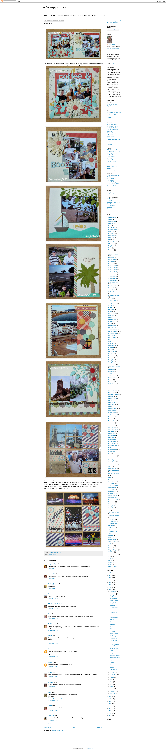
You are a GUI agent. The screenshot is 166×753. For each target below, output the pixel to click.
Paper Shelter (112, 427)
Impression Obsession (114, 366)
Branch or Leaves (114, 610)
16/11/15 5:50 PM (53, 700)
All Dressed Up (112, 217)
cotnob (50, 635)
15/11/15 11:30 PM (53, 677)
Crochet (110, 299)
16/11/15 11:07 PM (53, 710)
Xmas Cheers (113, 667)
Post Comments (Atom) (58, 730)
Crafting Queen (52, 584)
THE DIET (53, 15)
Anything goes (114, 607)
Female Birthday (112, 331)
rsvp (109, 458)
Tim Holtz (110, 529)
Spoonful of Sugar (113, 485)
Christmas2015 (112, 280)
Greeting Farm (112, 345)
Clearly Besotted (112, 285)
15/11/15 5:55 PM (53, 618)
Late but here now (115, 614)
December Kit (113, 605)
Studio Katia (111, 501)
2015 (110, 589)
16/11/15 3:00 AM (52, 687)
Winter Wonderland (112, 104)
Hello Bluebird (112, 351)
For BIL (112, 650)
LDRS (110, 388)
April (111, 686)
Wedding (110, 545)
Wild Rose (111, 552)
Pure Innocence (112, 449)
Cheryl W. (50, 682)
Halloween (111, 347)
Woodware (111, 558)
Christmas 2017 (112, 268)
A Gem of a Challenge (113, 183)
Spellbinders (111, 483)
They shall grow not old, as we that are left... (115, 644)
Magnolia (110, 396)
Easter (110, 317)
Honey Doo (111, 362)
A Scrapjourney (54, 7)
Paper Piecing (113, 612)
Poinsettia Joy (113, 629)
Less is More (110, 180)
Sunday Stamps (111, 192)
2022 (110, 573)
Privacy (103, 15)
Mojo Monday (110, 105)
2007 (110, 713)
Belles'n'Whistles (112, 241)
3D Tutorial (95, 15)
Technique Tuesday (113, 515)
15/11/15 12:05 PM (53, 598)
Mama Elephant (112, 398)
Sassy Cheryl (112, 462)
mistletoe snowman (115, 657)
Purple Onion (112, 451)
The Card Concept (112, 155)
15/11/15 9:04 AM (52, 568)
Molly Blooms (112, 410)
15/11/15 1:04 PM (53, 608)
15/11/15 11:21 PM (53, 667)
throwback (111, 525)
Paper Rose (111, 425)
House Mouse (112, 364)
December (113, 591)
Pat (49, 614)
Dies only (110, 307)
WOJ (109, 556)
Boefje (110, 248)
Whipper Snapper (113, 550)
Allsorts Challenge (112, 182)
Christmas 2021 (112, 276)
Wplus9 (110, 562)
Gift (109, 339)
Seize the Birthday (112, 160)
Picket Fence (111, 433)
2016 (110, 587)
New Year (111, 418)
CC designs (111, 261)
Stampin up (111, 493)
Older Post (100, 727)
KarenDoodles (112, 377)
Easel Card (111, 315)
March (112, 689)
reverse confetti (112, 455)
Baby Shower (112, 235)
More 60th (112, 631)
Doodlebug (111, 309)
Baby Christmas (114, 600)
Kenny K (110, 379)
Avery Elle (111, 231)
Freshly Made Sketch (112, 127)
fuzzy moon (111, 335)
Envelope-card (112, 321)
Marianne (111, 400)
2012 (110, 701)
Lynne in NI (51, 574)
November (113, 594)
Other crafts (111, 423)
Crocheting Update (115, 636)
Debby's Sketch (112, 303)
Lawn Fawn (111, 386)
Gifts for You (113, 619)
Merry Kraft (113, 603)
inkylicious (111, 371)
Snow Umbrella (114, 617)
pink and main (112, 435)
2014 (110, 696)
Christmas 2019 (112, 272)
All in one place (111, 53)
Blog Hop (112, 622)
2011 (110, 703)
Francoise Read (112, 333)
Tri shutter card (112, 531)
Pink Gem (111, 437)
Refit (109, 453)
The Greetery (112, 521)
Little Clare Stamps (113, 394)
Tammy (50, 705)
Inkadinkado (111, 369)
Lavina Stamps (112, 384)
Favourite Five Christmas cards (112, 328)
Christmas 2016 (112, 265)
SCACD (110, 466)
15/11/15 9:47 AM (52, 588)
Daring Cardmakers (112, 166)
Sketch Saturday (111, 178)
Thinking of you (112, 523)
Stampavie (111, 489)
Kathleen (50, 649)
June (111, 681)
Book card (111, 250)
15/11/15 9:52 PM (53, 657)
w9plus (110, 537)
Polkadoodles (112, 441)
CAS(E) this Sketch (112, 153)
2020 (110, 577)
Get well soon (112, 337)
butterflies (111, 257)
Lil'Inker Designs (112, 390)
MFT (109, 406)
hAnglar (110, 349)
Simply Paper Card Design (55, 698)
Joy (111, 660)
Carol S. (50, 672)
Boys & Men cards (113, 254)
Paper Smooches (113, 429)
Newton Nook (112, 421)
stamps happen (112, 495)
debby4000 (112, 44)
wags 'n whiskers (113, 541)
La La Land (111, 382)
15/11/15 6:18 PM (53, 630)
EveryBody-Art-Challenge (114, 112)
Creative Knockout (112, 161)
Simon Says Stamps (113, 473)
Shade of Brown (114, 648)
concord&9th (111, 289)
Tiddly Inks (111, 527)
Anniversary (111, 227)
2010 (110, 706)
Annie (109, 225)
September (113, 674)
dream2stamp (112, 313)
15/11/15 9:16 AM (52, 578)
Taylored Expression (113, 512)
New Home (111, 416)
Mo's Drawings (112, 408)
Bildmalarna (111, 243)
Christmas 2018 (112, 270)
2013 (110, 699)
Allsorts (110, 219)
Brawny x (50, 662)
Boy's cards (111, 252)
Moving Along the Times (113, 151)
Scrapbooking (52, 554)
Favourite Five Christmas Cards (66, 15)
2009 (110, 708)
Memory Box (111, 402)
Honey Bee (111, 360)
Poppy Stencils (112, 443)
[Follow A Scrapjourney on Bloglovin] (113, 30)
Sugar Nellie (111, 504)
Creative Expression (113, 295)
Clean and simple (113, 282)
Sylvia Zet (111, 508)
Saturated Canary (113, 464)
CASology (109, 117)
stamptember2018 (113, 497)
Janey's (110, 373)
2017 (110, 584)
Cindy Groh (51, 715)
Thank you (111, 519)
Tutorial (110, 533)
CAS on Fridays (111, 170)
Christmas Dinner (114, 669)
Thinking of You (114, 640)
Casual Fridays (112, 259)
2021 (110, 575)
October (112, 672)
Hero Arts (110, 353)
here (114, 63)
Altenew (110, 223)
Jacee (49, 692)
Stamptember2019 (113, 499)
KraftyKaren (51, 624)
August (112, 677)
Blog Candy (111, 246)
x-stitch (110, 564)
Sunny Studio (112, 506)
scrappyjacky (52, 564)
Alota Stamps (112, 221)
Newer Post (47, 727)
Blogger (90, 748)
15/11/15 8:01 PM (53, 643)
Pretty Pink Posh (112, 445)
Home (45, 15)
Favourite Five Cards (84, 15)
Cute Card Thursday (112, 149)
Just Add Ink (110, 168)
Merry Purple (113, 596)
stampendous (112, 491)
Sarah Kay (111, 460)
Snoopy (110, 479)
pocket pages (112, 439)
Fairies (110, 323)
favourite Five (112, 325)
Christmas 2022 (112, 278)
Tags (109, 510)
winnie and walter (113, 554)
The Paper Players (112, 193)
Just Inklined (111, 375)
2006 (110, 715)
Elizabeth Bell (112, 319)
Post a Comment (50, 723)
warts (109, 543)
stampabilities (112, 487)
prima (109, 447)
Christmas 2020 (112, 274)
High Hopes (111, 355)
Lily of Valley (111, 392)
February (113, 691)
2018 (110, 582)
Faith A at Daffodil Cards (55, 604)
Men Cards (111, 404)
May (111, 684)
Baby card (111, 233)
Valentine (110, 535)
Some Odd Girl (112, 481)
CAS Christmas (111, 205)
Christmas (111, 263)
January (112, 693)
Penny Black (111, 431)
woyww (110, 560)
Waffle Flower (112, 539)
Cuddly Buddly (112, 301)
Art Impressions (112, 229)
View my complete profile (113, 48)
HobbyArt (110, 357)
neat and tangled (113, 414)
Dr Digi (110, 311)
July (111, 679)
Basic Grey (111, 237)
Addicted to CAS (111, 185)
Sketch (112, 626)
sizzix (109, 477)
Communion (111, 287)
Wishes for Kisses (114, 655)
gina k (110, 341)
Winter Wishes (114, 633)
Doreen (50, 594)
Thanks (112, 662)
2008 (110, 710)
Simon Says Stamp (113, 470)
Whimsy (110, 547)
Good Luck (111, 343)
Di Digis (110, 305)
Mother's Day (112, 412)
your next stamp (112, 566)
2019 (110, 580)
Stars (111, 664)
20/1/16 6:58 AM (52, 720)
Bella (109, 239)
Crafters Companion (113, 292)
